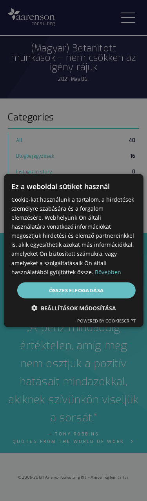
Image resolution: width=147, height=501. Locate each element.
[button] (73, 308)
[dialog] (73, 250)
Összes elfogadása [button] (76, 289)
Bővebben (108, 271)
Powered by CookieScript (106, 321)
